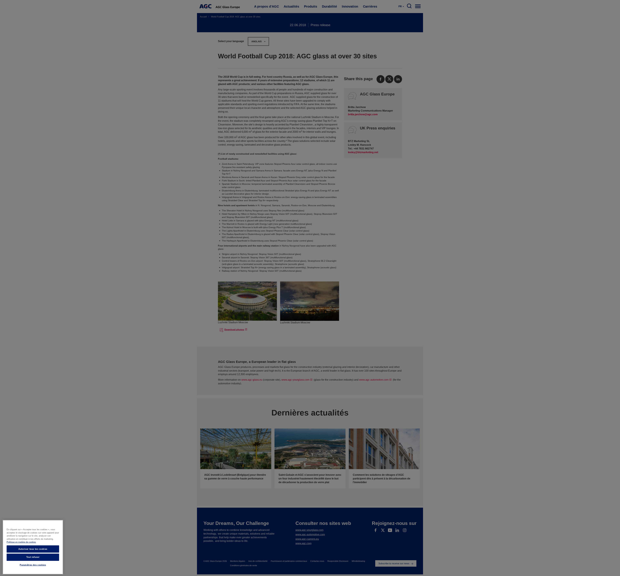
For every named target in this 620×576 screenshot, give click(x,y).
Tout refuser (33, 557)
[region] (33, 547)
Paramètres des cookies (33, 565)
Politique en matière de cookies (21, 542)
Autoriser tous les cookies (32, 549)
